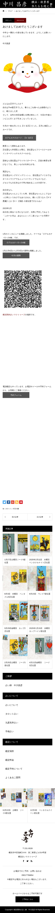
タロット (8, 20)
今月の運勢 (16, 255)
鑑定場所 (9, 751)
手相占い (9, 731)
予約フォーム (16, 395)
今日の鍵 (16, 509)
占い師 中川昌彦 (13, 685)
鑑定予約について (13, 769)
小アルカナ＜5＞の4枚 (16, 242)
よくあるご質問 (12, 777)
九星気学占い (11, 722)
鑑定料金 (9, 760)
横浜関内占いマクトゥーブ (14, 315)
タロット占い (11, 714)
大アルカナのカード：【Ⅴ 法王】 (19, 138)
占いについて (11, 705)
